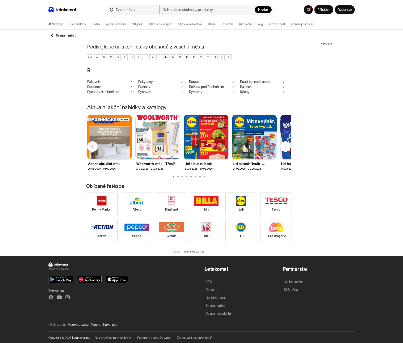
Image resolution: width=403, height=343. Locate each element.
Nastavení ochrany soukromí (113, 337)
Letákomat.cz (80, 337)
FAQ (208, 282)
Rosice (194, 82)
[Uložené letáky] (308, 9)
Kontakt (210, 290)
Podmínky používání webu (154, 337)
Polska (95, 324)
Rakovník (93, 82)
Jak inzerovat (293, 282)
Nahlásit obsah (215, 298)
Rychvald (145, 92)
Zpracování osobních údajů (194, 337)
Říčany (245, 92)
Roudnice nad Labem (255, 82)
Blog (260, 24)
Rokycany (145, 82)
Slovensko (109, 324)
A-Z (90, 57)
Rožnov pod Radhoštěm (206, 87)
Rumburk (246, 87)
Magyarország (78, 324)
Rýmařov (195, 92)
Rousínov (94, 87)
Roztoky (144, 87)
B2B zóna (291, 290)
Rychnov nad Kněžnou (103, 92)
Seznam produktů (301, 24)
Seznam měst (276, 24)
